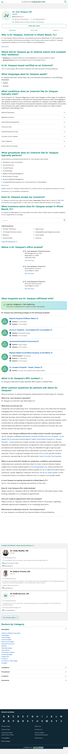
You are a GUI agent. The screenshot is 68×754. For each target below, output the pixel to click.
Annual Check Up (8, 165)
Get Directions (29, 260)
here (21, 108)
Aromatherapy (7, 171)
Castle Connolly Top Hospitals (50, 456)
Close (64, 748)
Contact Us (38, 729)
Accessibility (5, 738)
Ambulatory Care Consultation (13, 162)
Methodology (5, 741)
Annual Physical (8, 168)
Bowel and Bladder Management (13, 179)
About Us (38, 726)
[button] (65, 2)
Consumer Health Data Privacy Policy (7, 734)
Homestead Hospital (17, 439)
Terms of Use (5, 729)
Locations (34, 30)
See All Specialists (9, 617)
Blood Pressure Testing (10, 176)
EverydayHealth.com (39, 467)
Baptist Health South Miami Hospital (39, 439)
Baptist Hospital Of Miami (35, 436)
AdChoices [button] (38, 738)
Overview (12, 30)
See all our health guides (49, 473)
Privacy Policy (5, 726)
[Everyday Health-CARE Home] (33, 2)
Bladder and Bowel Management (13, 174)
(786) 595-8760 (34, 26)
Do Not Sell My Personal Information (41, 734)
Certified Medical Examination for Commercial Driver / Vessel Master (25, 182)
